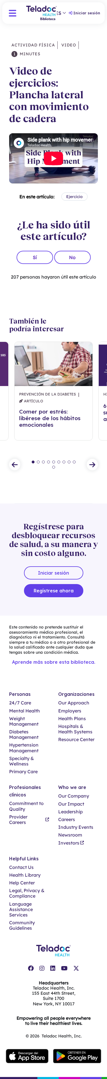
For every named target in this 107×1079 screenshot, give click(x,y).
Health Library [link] (25, 875)
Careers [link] (66, 819)
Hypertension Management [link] (24, 747)
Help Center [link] (22, 883)
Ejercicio (74, 196)
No (72, 257)
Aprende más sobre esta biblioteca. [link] (53, 662)
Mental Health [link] (24, 711)
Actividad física (33, 45)
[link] (31, 968)
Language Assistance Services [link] (21, 909)
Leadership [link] (70, 811)
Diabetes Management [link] (24, 734)
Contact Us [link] (21, 867)
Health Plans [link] (72, 718)
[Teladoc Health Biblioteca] (42, 13)
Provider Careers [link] (18, 819)
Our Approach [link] (73, 703)
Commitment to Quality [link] (26, 806)
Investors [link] (68, 843)
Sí (35, 257)
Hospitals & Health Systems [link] (75, 729)
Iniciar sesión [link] (86, 13)
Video (68, 45)
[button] (13, 13)
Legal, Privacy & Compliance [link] (27, 893)
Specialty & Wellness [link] (21, 761)
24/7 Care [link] (20, 703)
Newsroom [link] (70, 835)
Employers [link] (69, 711)
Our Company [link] (73, 796)
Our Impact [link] (71, 804)
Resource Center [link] (76, 739)
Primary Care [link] (23, 771)
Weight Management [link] (24, 721)
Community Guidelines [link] (22, 925)
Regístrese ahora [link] (54, 591)
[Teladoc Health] (53, 950)
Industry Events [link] (75, 827)
